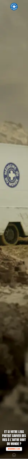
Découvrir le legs (14, 449)
